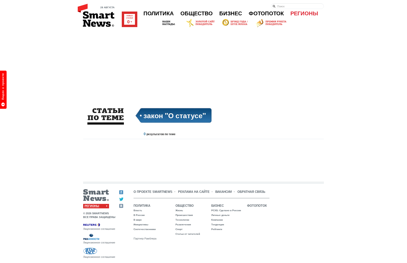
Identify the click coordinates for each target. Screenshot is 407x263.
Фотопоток (266, 13)
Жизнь (179, 210)
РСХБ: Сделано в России (226, 210)
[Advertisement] (203, 63)
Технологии (182, 219)
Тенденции (217, 224)
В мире (138, 219)
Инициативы (141, 224)
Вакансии (223, 192)
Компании (217, 219)
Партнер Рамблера (145, 238)
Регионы (304, 13)
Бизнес (230, 13)
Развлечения (183, 224)
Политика (158, 13)
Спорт (179, 229)
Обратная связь (251, 192)
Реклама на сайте (194, 192)
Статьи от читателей (187, 234)
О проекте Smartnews (153, 192)
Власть (138, 210)
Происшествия (184, 215)
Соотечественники (145, 229)
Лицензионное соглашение (99, 228)
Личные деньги (220, 215)
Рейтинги (216, 229)
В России (139, 215)
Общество (196, 13)
